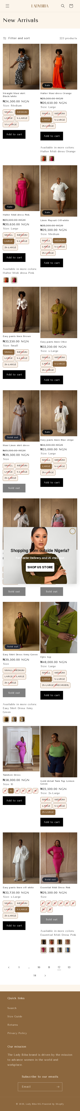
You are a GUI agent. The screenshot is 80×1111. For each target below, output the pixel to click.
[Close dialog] (73, 531)
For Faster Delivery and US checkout (40, 558)
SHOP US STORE (40, 567)
